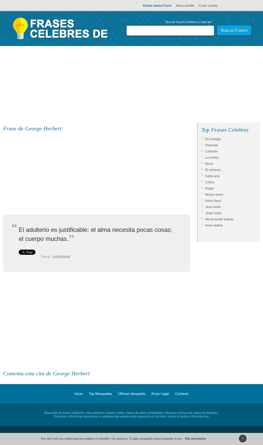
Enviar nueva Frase (157, 5)
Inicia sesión (185, 5)
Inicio (78, 394)
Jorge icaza (213, 213)
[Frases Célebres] (60, 40)
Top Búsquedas (100, 394)
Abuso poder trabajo (219, 219)
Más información (195, 438)
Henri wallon (214, 225)
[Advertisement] (131, 85)
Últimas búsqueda (131, 394)
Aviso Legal (160, 394)
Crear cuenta (208, 5)
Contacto (182, 394)
